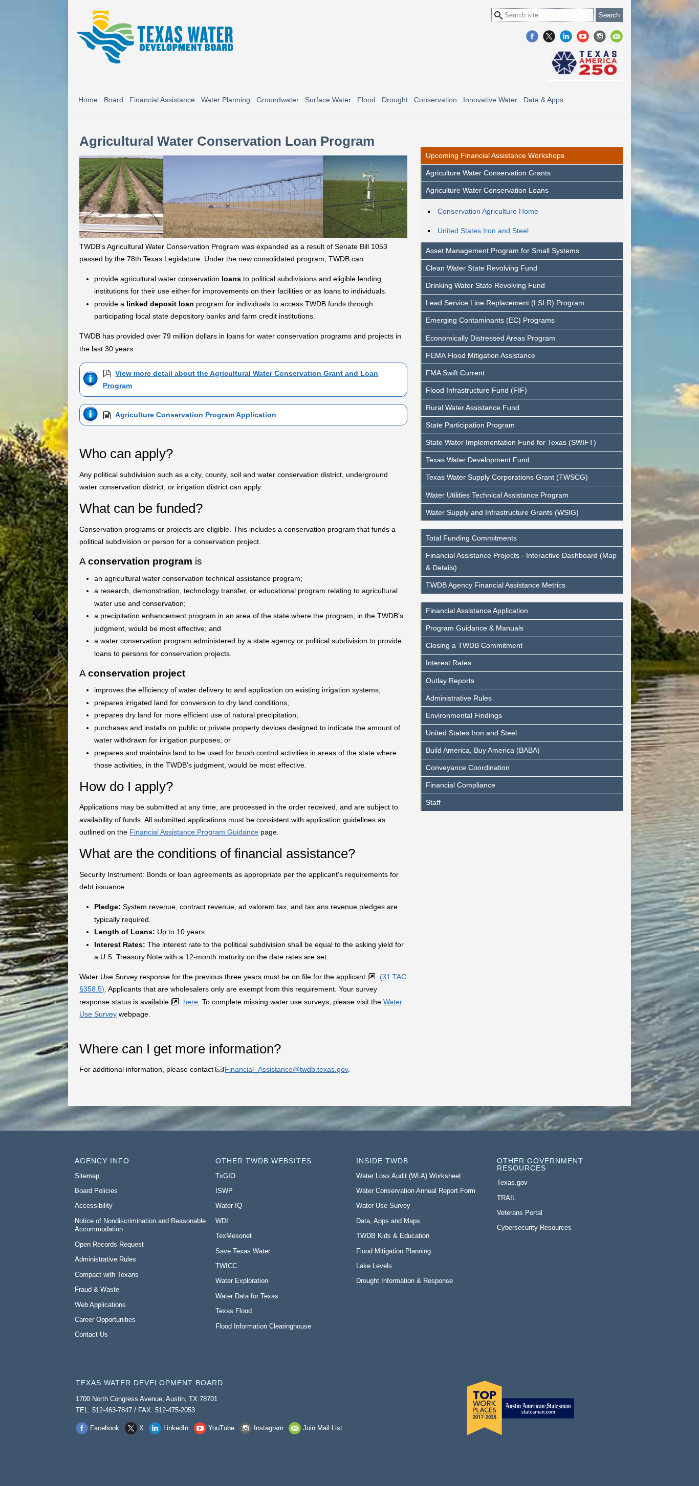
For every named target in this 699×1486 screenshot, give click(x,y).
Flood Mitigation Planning (393, 1251)
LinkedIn (566, 36)
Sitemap (87, 1176)
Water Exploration (241, 1281)
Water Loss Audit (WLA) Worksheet (408, 1176)
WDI (221, 1221)
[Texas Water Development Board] (154, 37)
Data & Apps (543, 100)
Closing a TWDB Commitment (474, 645)
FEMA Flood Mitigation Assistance (480, 355)
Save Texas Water (242, 1251)
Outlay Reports (450, 681)
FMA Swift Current (455, 373)
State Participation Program (470, 425)
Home (88, 100)
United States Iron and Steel (483, 231)
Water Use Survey (383, 1205)
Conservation (435, 100)
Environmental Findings (464, 715)
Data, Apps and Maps (388, 1221)
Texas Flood (233, 1311)
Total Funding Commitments (471, 538)
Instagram (600, 36)
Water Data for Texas (246, 1296)
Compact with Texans (107, 1274)
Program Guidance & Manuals (474, 628)
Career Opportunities (105, 1319)
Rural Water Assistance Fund (472, 407)
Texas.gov (512, 1182)
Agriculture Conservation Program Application (195, 415)
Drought (395, 100)
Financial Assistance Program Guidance (193, 832)
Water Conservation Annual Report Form (415, 1191)
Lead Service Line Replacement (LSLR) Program (505, 303)
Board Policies (96, 1191)
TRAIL (506, 1198)
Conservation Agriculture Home (488, 211)
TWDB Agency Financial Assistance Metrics (495, 585)
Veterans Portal (519, 1213)
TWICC (226, 1266)
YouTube (583, 36)
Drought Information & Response (404, 1281)
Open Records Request (109, 1244)
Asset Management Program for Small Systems (502, 250)
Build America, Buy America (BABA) (483, 750)
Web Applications (100, 1305)
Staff (433, 802)
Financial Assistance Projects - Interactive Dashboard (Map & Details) (521, 561)
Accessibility (94, 1205)
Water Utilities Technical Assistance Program (497, 495)
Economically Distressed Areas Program (490, 338)
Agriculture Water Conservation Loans (487, 190)
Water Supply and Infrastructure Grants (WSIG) (502, 512)
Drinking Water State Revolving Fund (485, 285)
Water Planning (225, 100)
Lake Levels (374, 1266)
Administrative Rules (459, 698)
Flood (366, 100)
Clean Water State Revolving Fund (481, 268)
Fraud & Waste (97, 1289)
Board (113, 100)
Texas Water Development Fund (478, 460)
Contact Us (91, 1334)
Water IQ (228, 1205)
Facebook (532, 36)
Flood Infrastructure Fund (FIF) (476, 390)
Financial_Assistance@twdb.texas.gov (286, 1069)
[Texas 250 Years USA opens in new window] (584, 63)
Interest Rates (448, 663)
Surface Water (328, 100)
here (190, 1002)
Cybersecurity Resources (534, 1227)
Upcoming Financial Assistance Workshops (495, 155)
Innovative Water (490, 100)
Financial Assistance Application (477, 610)
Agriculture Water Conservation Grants (488, 173)
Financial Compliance (460, 785)
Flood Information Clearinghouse (263, 1326)
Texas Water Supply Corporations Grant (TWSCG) (507, 477)
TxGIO (225, 1176)
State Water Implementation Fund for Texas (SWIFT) (511, 442)
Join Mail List (616, 36)
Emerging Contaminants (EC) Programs (490, 320)
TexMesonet (233, 1236)
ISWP (224, 1191)
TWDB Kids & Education (392, 1236)
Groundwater (277, 100)
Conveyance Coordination (468, 767)
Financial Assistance (162, 100)
